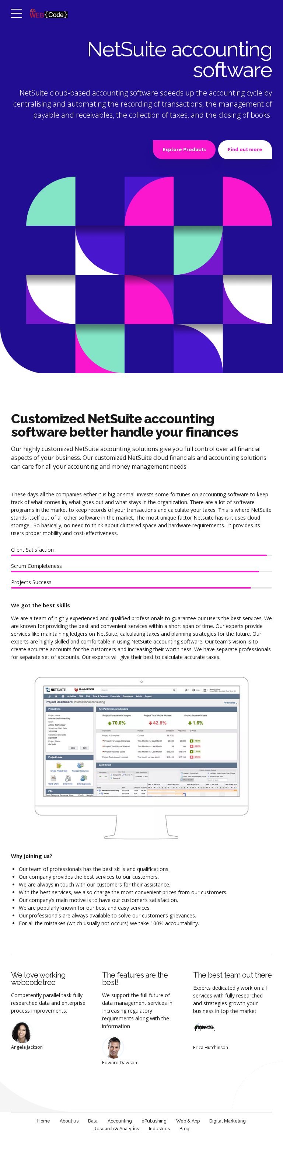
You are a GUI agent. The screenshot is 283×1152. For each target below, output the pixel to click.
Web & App (188, 1121)
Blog (184, 1128)
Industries (159, 1128)
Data (93, 1121)
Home (43, 1121)
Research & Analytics (116, 1128)
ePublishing (154, 1121)
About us (69, 1121)
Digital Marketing (227, 1121)
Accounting (120, 1121)
